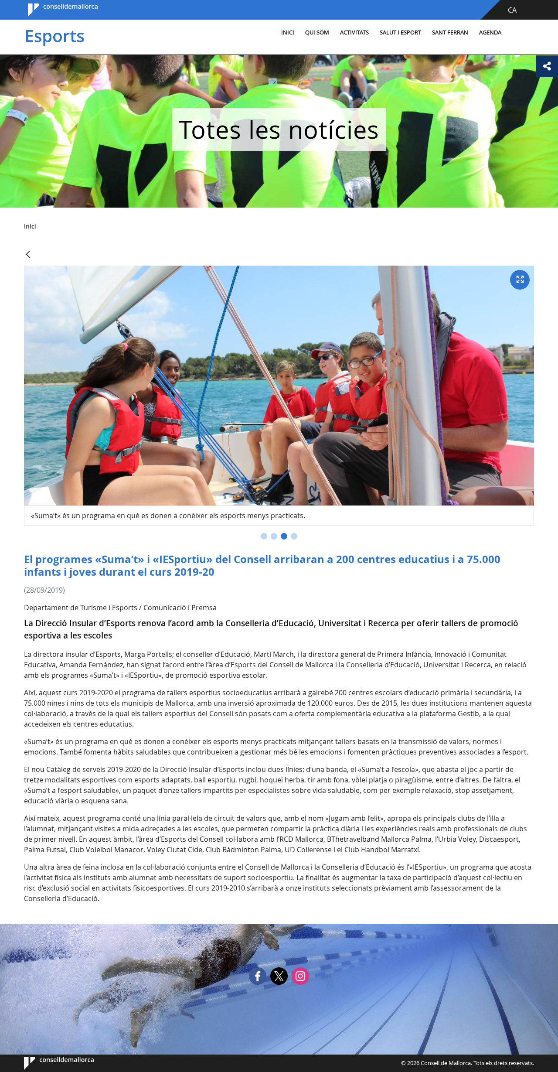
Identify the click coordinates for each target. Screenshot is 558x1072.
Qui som (317, 32)
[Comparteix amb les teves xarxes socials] (547, 66)
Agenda (490, 32)
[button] (264, 536)
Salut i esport (400, 32)
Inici (287, 32)
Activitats (354, 32)
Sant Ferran (450, 32)
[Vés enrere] (28, 255)
